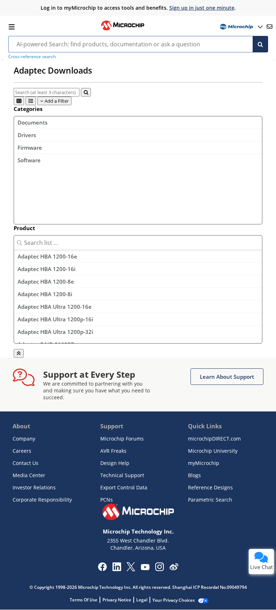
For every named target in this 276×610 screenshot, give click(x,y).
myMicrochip (203, 463)
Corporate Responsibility (42, 499)
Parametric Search (210, 499)
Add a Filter (56, 101)
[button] (226, 376)
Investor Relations (34, 487)
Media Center (29, 475)
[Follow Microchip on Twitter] (130, 569)
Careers (22, 450)
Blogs (194, 475)
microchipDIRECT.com (214, 438)
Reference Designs (210, 487)
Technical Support (122, 475)
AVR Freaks (113, 450)
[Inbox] (269, 27)
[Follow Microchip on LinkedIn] (116, 569)
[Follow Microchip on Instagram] (159, 569)
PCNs (106, 499)
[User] (241, 26)
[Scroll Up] (19, 353)
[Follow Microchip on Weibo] (173, 568)
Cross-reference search (32, 56)
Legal (141, 600)
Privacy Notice (116, 600)
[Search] (260, 44)
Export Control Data (123, 487)
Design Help (114, 463)
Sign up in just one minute (201, 7)
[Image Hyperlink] (123, 29)
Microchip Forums (122, 438)
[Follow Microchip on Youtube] (145, 568)
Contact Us (25, 463)
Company (24, 438)
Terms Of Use (83, 600)
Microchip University (213, 450)
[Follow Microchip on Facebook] (102, 569)
